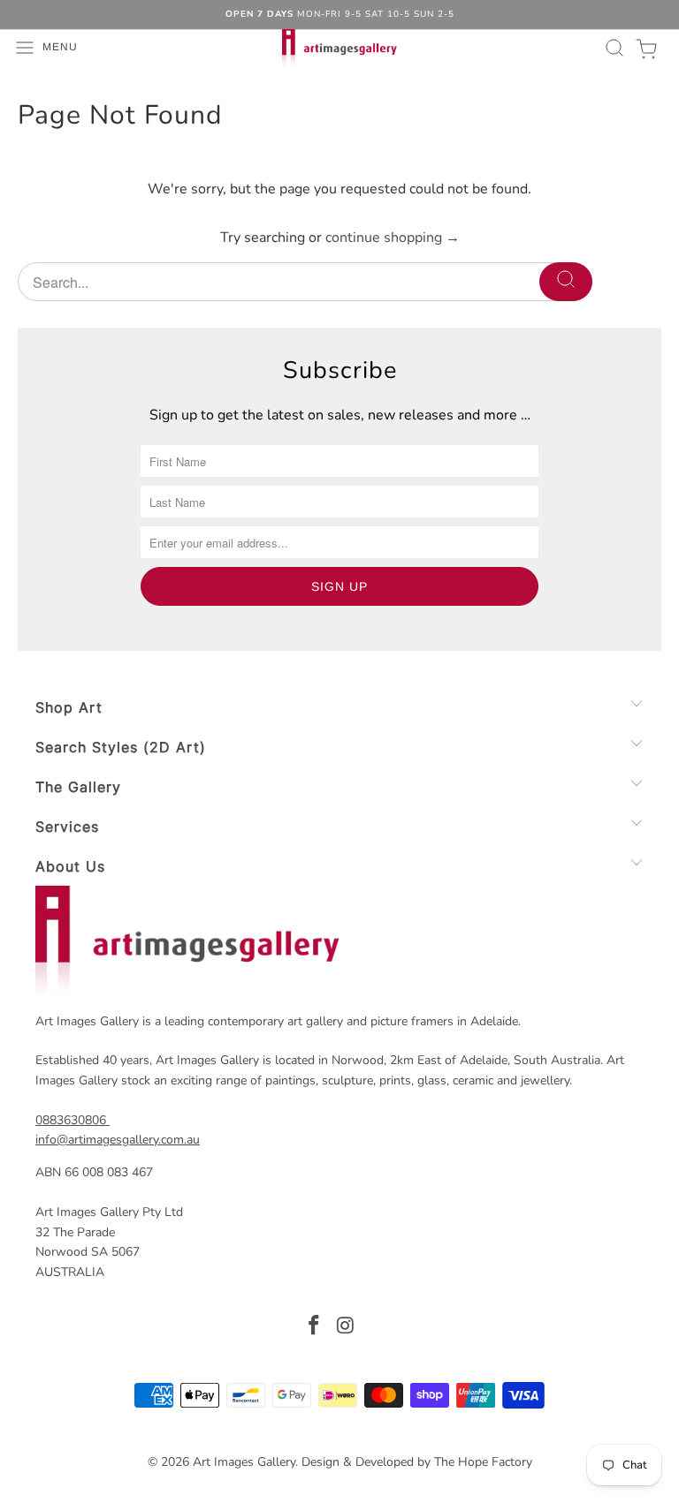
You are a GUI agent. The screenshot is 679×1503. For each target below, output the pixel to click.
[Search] (612, 47)
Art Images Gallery (244, 1462)
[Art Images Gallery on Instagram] (345, 1327)
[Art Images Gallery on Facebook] (314, 1327)
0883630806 (70, 1120)
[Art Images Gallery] (339, 47)
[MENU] (9, 47)
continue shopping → (392, 237)
